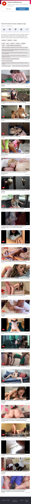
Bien (8, 43)
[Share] (27, 29)
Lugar (3, 45)
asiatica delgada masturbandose (14, 45)
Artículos (4, 500)
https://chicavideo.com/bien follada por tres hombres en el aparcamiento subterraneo (14, 50)
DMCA (8, 500)
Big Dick (10, 40)
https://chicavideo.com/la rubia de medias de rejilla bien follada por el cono (14, 56)
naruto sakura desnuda (7, 60)
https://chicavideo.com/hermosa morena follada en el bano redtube (15, 63)
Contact (21, 500)
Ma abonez (22, 9)
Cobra (3, 43)
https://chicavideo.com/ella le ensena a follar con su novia (14, 47)
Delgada (23, 43)
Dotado (12, 43)
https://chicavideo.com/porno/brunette (10, 58)
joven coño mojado (6, 65)
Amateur (4, 40)
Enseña (17, 43)
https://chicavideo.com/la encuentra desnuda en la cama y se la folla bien (15, 53)
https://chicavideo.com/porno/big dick (20, 65)
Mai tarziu (8, 9)
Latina (15, 40)
